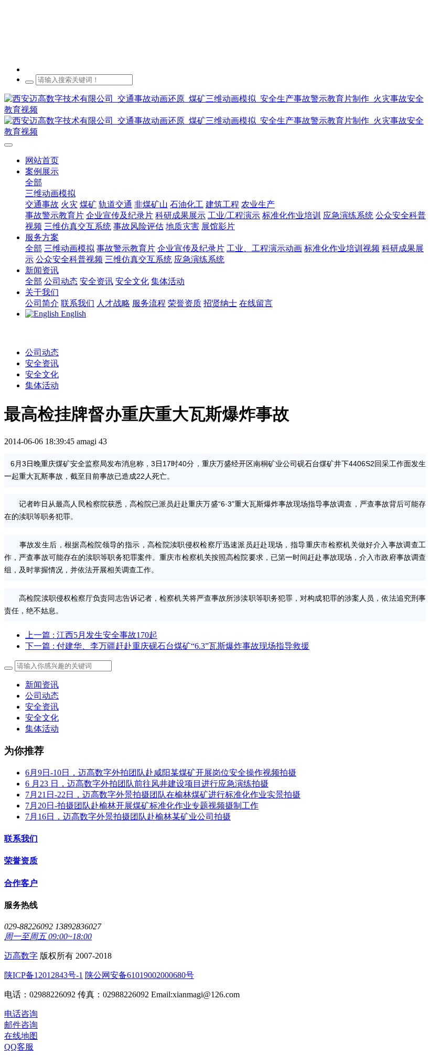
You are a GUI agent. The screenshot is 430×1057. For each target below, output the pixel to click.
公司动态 (42, 352)
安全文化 (42, 374)
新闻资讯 (42, 684)
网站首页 (42, 160)
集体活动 (42, 385)
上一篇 (91, 635)
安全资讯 (42, 363)
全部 (33, 182)
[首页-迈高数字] (215, 116)
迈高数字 (21, 955)
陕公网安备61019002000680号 (139, 975)
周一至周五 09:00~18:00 (48, 936)
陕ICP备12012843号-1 (43, 975)
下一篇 (167, 646)
